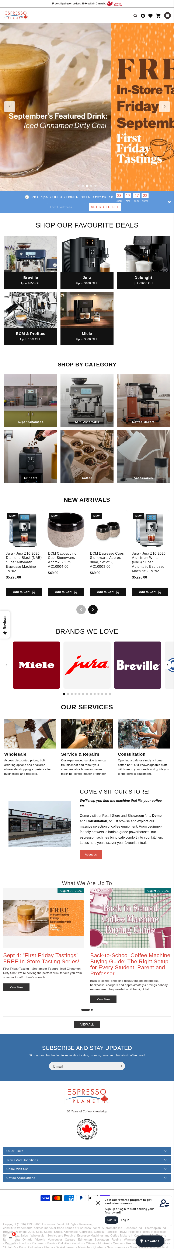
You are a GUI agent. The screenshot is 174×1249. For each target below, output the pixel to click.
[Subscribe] (120, 1066)
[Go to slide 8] (91, 694)
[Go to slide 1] (78, 186)
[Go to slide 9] (95, 694)
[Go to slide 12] (106, 694)
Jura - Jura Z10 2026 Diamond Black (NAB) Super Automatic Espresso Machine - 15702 (24, 562)
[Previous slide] (9, 106)
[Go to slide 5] (95, 186)
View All (87, 1024)
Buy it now (147, 201)
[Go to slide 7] (87, 694)
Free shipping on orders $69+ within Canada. (79, 3)
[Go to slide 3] (87, 186)
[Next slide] (164, 106)
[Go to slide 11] (102, 694)
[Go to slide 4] (91, 186)
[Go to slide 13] (110, 694)
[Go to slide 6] (83, 694)
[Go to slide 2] (83, 186)
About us (91, 854)
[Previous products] (81, 609)
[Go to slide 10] (98, 694)
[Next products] (93, 609)
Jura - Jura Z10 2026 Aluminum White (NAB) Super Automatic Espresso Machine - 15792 (149, 562)
